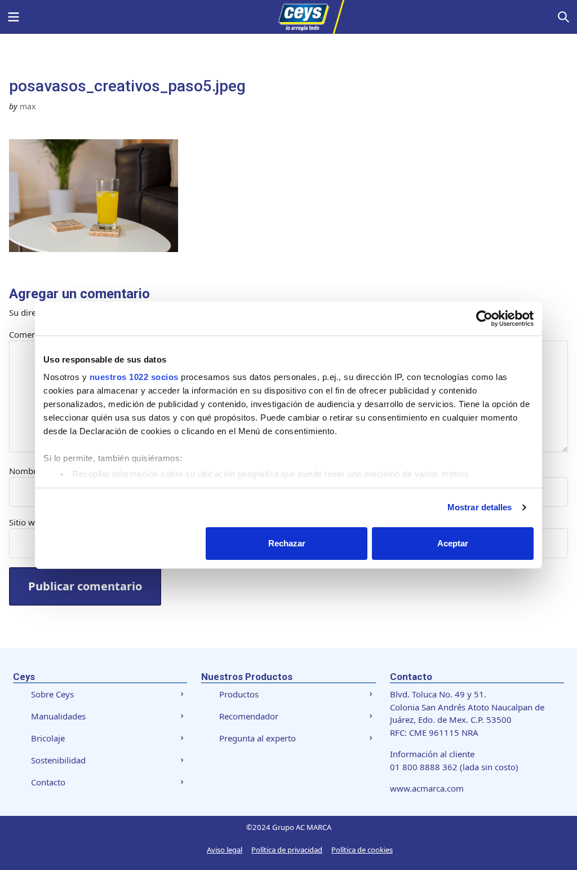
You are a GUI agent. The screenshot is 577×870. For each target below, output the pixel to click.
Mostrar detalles (479, 507)
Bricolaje (48, 738)
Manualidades (58, 716)
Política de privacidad (286, 850)
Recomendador (248, 716)
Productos (239, 694)
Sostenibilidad (58, 760)
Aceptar (452, 543)
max (27, 106)
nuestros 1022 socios (134, 377)
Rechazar (286, 543)
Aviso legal (224, 850)
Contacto (48, 782)
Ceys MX (288, 17)
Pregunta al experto (257, 738)
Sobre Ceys (52, 694)
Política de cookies (362, 850)
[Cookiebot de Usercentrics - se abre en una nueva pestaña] (484, 318)
